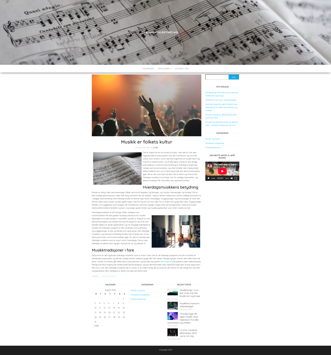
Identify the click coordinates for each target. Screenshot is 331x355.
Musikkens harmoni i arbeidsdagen (221, 100)
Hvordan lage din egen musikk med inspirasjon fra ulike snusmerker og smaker (221, 107)
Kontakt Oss (182, 68)
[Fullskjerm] (236, 178)
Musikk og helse (212, 139)
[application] (222, 171)
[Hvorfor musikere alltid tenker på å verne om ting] (172, 332)
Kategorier (164, 68)
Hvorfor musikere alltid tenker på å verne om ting (188, 333)
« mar (96, 325)
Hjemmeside (148, 68)
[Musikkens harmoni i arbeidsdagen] (172, 305)
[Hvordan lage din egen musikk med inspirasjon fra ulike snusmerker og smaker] (172, 315)
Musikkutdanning (212, 147)
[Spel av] (208, 178)
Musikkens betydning (108, 276)
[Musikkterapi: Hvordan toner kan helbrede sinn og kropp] (172, 291)
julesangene (165, 261)
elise (155, 147)
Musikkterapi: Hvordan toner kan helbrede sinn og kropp (190, 293)
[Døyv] (231, 178)
